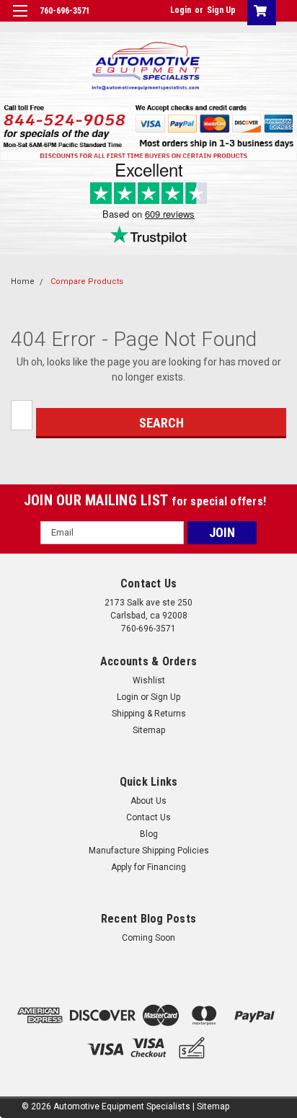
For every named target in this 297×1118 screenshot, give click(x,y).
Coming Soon (148, 938)
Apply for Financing (148, 867)
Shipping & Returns (149, 714)
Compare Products (86, 281)
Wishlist (149, 680)
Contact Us (148, 817)
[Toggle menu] (20, 20)
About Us (148, 801)
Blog (149, 834)
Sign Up (221, 10)
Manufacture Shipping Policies (149, 851)
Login (180, 10)
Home (23, 281)
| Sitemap (210, 1106)
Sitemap (149, 730)
